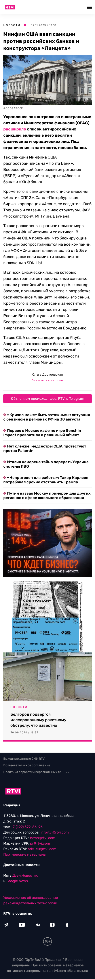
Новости (12, 25)
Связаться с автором (47, 380)
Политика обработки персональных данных (36, 772)
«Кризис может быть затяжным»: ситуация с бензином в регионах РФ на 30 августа (46, 417)
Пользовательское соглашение (26, 765)
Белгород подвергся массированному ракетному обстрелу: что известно (38, 720)
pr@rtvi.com (40, 843)
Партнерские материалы (24, 854)
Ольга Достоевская (47, 375)
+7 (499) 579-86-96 (27, 827)
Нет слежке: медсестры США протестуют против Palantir (44, 448)
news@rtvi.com (42, 838)
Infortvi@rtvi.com (54, 832)
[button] (90, 7)
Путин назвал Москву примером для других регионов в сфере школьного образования (47, 495)
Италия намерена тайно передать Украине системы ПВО (46, 464)
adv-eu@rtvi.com (42, 849)
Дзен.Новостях (25, 875)
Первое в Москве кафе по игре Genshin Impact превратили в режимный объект (42, 432)
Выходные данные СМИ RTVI (24, 759)
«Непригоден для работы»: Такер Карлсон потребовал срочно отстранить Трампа (45, 479)
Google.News (17, 881)
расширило (14, 129)
